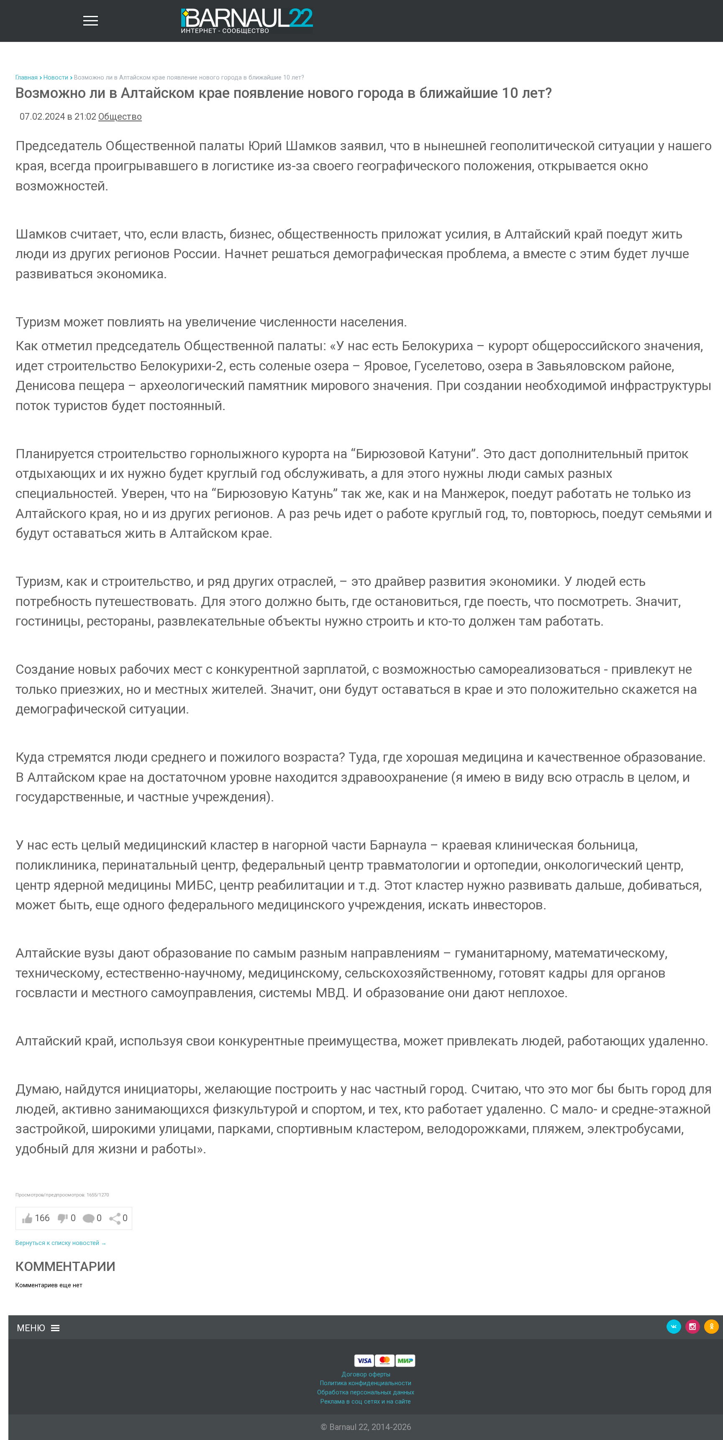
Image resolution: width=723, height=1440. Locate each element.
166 (42, 1218)
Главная (26, 77)
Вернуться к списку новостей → (61, 1243)
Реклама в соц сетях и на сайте (365, 1401)
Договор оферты (365, 1374)
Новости (56, 77)
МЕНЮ (31, 1328)
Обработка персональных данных (365, 1392)
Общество (120, 116)
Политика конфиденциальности (365, 1383)
